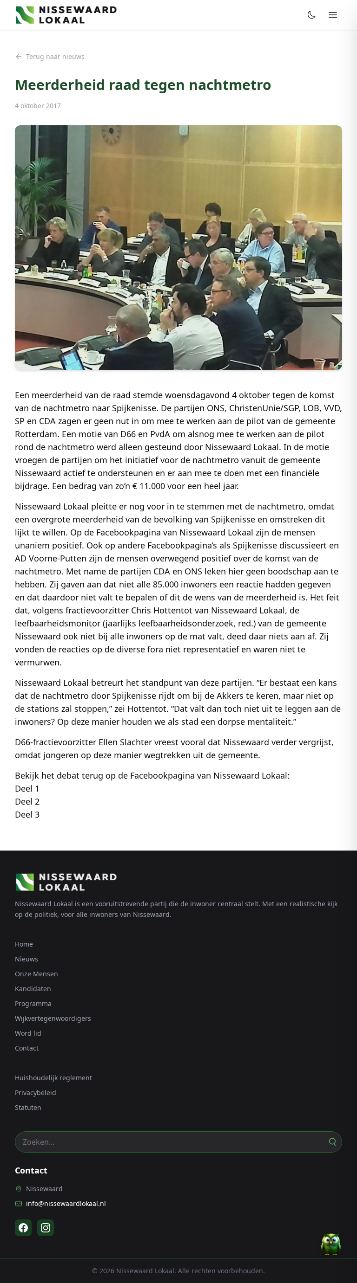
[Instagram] (45, 1227)
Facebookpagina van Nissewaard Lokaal (174, 532)
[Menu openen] (333, 15)
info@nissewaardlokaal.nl (66, 1203)
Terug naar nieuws (55, 56)
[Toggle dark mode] (311, 14)
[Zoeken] (332, 1142)
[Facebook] (23, 1227)
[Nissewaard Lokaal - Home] (66, 15)
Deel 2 (27, 801)
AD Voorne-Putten (50, 558)
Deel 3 (27, 814)
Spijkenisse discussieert (280, 545)
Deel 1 (27, 788)
